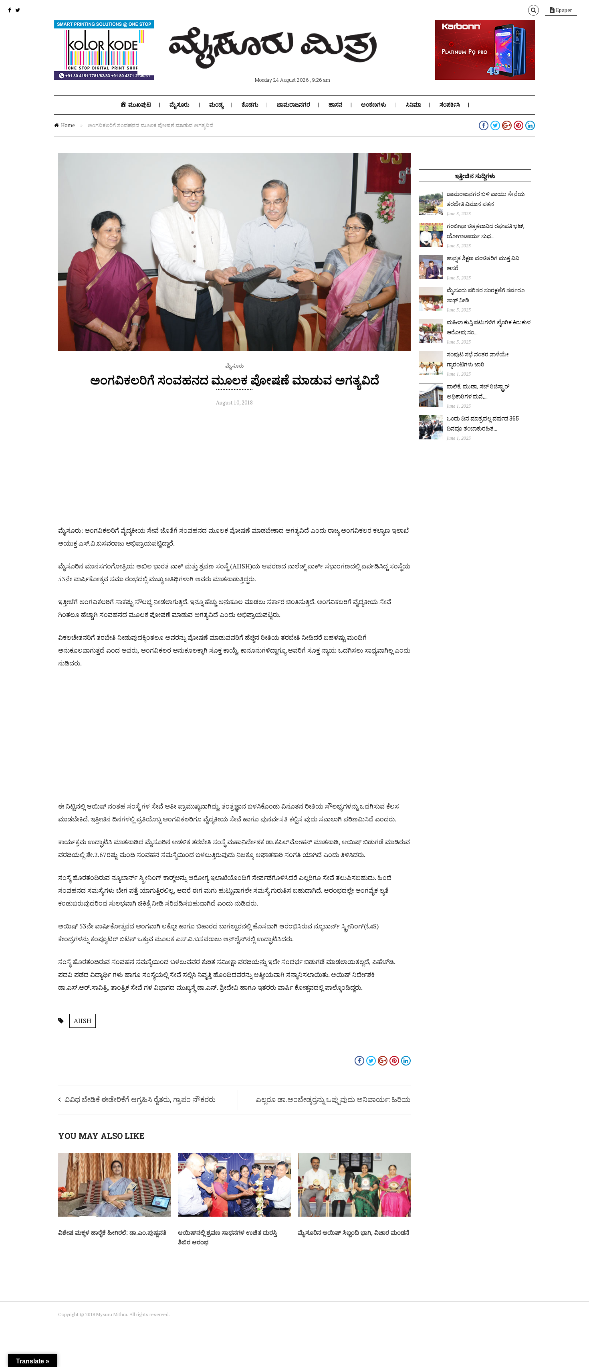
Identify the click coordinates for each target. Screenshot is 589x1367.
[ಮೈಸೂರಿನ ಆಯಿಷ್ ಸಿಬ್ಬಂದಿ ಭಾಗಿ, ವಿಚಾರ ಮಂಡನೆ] (354, 1214)
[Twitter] (17, 10)
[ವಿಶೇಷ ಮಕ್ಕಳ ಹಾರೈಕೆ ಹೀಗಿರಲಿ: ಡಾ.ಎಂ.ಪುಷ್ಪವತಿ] (114, 1214)
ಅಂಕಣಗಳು (373, 104)
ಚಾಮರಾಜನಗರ (293, 104)
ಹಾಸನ (336, 104)
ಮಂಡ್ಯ (216, 104)
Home (68, 125)
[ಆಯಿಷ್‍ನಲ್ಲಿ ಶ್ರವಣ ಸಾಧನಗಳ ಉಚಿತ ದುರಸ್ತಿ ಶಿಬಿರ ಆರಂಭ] (234, 1214)
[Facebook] (9, 10)
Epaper (563, 10)
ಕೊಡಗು (250, 104)
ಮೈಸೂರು (179, 104)
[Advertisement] (234, 468)
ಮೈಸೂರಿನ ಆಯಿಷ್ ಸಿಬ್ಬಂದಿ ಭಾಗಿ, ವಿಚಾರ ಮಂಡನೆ (353, 1232)
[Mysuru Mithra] (274, 59)
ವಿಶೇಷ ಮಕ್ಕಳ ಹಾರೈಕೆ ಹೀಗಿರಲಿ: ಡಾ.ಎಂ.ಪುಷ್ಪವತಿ (112, 1232)
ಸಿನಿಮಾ (413, 104)
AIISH (82, 1020)
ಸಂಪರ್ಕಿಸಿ (450, 104)
